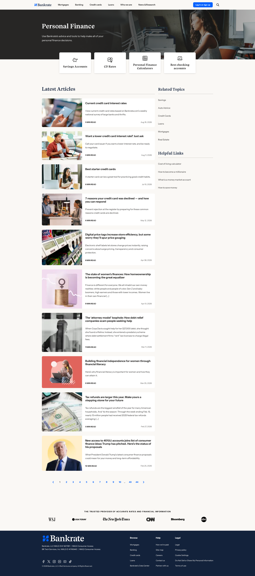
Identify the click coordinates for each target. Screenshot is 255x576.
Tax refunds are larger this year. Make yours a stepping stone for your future (113, 398)
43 (130, 482)
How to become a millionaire (172, 171)
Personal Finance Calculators (145, 66)
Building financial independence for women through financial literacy (117, 362)
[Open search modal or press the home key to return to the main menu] (218, 5)
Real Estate (163, 139)
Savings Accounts (75, 66)
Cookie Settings (181, 555)
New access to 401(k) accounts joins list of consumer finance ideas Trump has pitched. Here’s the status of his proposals (118, 444)
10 (120, 482)
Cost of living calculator (169, 163)
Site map (159, 550)
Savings (162, 100)
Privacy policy (180, 550)
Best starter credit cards (100, 169)
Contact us (160, 560)
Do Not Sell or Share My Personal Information (194, 560)
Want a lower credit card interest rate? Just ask (114, 136)
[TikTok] (70, 561)
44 (137, 482)
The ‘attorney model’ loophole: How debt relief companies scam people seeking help (114, 319)
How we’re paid (162, 545)
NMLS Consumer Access (82, 546)
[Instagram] (54, 561)
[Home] (43, 4)
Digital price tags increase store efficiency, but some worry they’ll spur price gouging (118, 236)
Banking (133, 550)
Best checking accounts (179, 66)
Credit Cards (164, 115)
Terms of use (180, 566)
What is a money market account (174, 179)
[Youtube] (65, 561)
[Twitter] (48, 561)
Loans (161, 123)
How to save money (167, 187)
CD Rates (110, 66)
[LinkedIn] (59, 561)
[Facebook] (43, 561)
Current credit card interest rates (106, 103)
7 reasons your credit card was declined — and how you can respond (117, 200)
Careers (159, 555)
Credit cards (135, 555)
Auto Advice (164, 108)
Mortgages (163, 131)
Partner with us (162, 566)
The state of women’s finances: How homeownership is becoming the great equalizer (118, 276)
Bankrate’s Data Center (139, 566)
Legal (177, 545)
